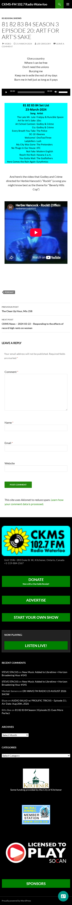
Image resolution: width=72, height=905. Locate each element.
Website (10, 463)
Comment (11, 371)
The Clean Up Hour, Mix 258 (17, 309)
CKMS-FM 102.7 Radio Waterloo (24, 4)
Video (8, 43)
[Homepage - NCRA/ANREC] (36, 814)
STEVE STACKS (10, 672)
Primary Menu (68, 4)
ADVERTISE (36, 600)
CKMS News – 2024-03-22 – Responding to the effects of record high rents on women (32, 323)
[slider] (64, 92)
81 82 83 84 (7, 18)
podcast (9, 292)
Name (9, 422)
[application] (36, 92)
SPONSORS (36, 883)
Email (9, 443)
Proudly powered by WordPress (16, 900)
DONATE (36, 581)
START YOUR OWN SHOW (36, 617)
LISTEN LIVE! (36, 645)
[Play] (6, 92)
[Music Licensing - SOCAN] (36, 852)
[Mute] (56, 92)
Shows (17, 18)
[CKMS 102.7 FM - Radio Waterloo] (36, 540)
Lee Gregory (44, 43)
